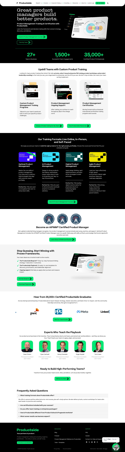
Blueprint (38, 3)
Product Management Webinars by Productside (68, 439)
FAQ (86, 432)
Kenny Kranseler (63, 354)
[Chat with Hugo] (116, 447)
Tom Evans (97, 354)
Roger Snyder (80, 354)
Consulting (66, 3)
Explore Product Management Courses (31, 37)
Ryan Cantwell (44, 354)
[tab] (62, 395)
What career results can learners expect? (35, 416)
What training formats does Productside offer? (37, 395)
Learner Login (91, 3)
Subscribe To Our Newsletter (25, 442)
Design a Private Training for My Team (47, 126)
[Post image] (27, 346)
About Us (83, 3)
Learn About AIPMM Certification (61, 239)
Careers (87, 435)
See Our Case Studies (61, 319)
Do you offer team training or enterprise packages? (38, 409)
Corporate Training (56, 3)
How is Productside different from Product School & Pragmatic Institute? (46, 412)
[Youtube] (92, 442)
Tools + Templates (59, 442)
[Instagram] (97, 442)
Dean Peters (27, 354)
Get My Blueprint (24, 278)
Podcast (57, 435)
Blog (56, 432)
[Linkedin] (94, 442)
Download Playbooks (25, 284)
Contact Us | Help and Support (93, 439)
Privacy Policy (57, 448)
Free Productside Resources (78, 126)
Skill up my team (61, 378)
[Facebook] (86, 442)
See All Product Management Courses (61, 202)
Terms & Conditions (67, 448)
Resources (75, 3)
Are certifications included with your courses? (36, 405)
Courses (46, 3)
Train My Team (23, 42)
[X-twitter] (89, 442)
